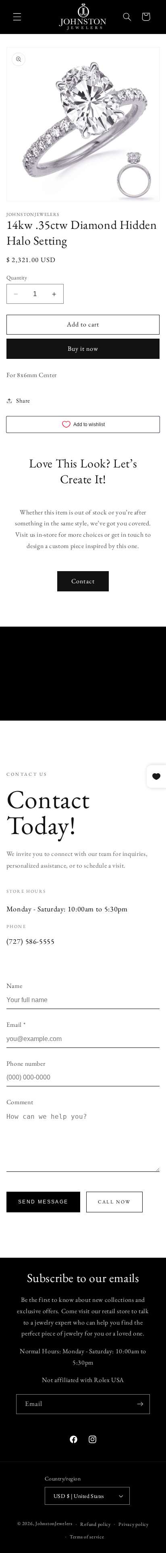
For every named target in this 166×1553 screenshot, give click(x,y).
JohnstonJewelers (54, 1524)
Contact (82, 581)
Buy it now (83, 348)
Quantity (16, 277)
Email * (15, 1024)
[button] (17, 16)
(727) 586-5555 (30, 941)
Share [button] (23, 400)
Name (14, 985)
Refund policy (95, 1524)
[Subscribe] (140, 1404)
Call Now (114, 1202)
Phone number (26, 1063)
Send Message (43, 1202)
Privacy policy (133, 1524)
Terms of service (87, 1537)
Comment (19, 1102)
